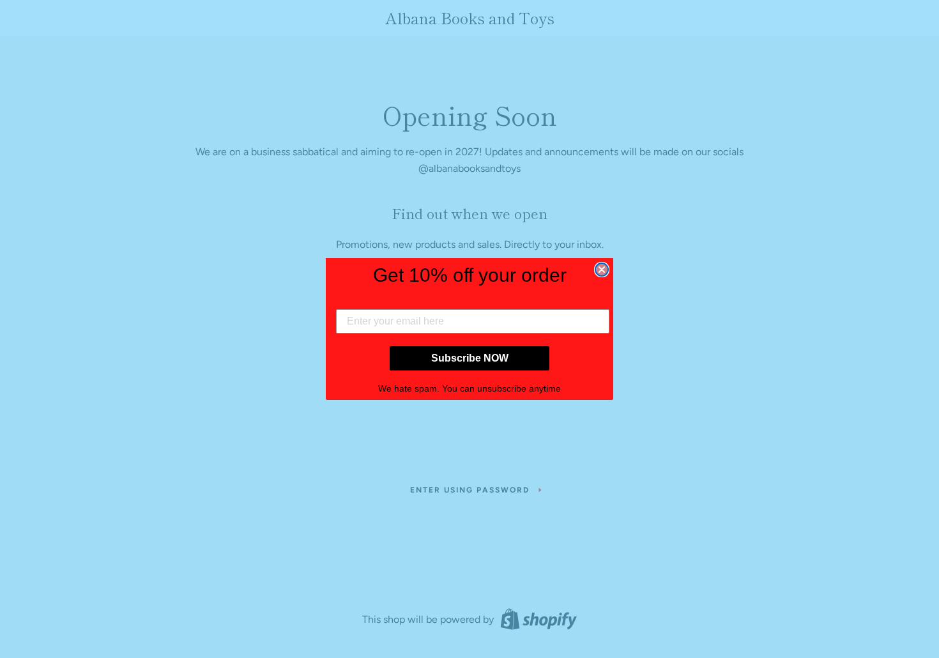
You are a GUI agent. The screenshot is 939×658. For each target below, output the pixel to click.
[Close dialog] (601, 269)
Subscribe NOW (469, 358)
